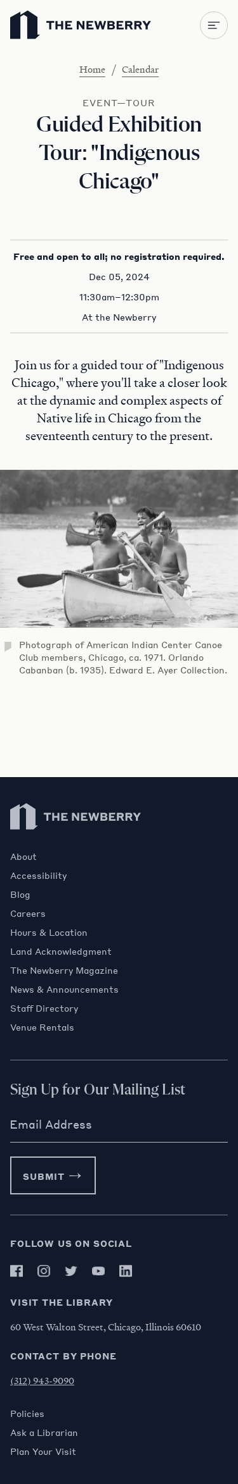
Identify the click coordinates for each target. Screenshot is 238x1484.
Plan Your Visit (43, 1451)
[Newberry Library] (76, 844)
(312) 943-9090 (42, 1380)
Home (92, 69)
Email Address (51, 1124)
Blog (20, 894)
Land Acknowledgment (61, 951)
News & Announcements (64, 989)
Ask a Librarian (44, 1432)
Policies (27, 1413)
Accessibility (38, 875)
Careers (28, 913)
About (23, 856)
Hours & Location (49, 932)
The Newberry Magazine (64, 970)
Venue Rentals (42, 1027)
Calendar (140, 69)
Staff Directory (44, 1008)
